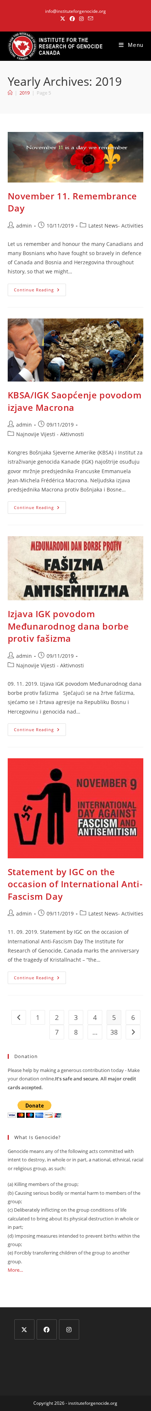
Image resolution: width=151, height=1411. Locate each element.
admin (24, 225)
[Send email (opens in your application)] (89, 18)
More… (15, 1270)
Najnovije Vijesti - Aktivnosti (50, 434)
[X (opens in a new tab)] (62, 18)
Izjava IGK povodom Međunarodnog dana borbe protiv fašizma (68, 626)
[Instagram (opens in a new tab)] (81, 18)
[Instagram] (69, 1329)
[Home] (10, 92)
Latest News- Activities (115, 225)
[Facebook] (47, 1329)
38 (114, 1032)
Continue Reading (40, 291)
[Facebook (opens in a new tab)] (72, 18)
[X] (24, 1329)
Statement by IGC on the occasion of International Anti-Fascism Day (75, 884)
